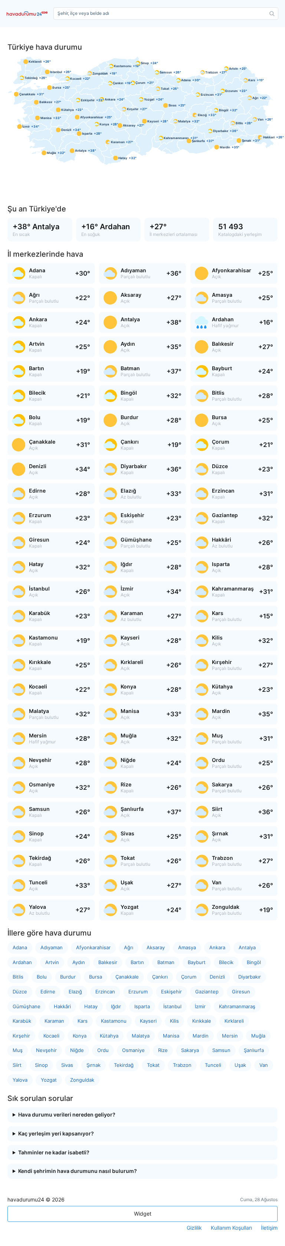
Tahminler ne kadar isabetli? (53, 1152)
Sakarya (190, 1050)
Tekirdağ (124, 1065)
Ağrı (128, 947)
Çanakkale (127, 977)
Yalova (20, 1080)
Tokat (153, 1065)
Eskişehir (171, 992)
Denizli (217, 977)
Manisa (171, 1036)
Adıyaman (51, 947)
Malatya (141, 1036)
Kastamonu (114, 1021)
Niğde (77, 1050)
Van (263, 1065)
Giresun (241, 992)
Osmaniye (133, 1050)
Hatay (91, 1006)
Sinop (41, 1065)
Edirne (47, 992)
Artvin (52, 962)
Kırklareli (234, 1021)
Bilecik (226, 962)
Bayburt (197, 962)
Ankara (217, 947)
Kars (83, 1021)
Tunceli (213, 1065)
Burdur (68, 977)
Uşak (240, 1065)
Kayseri (148, 1021)
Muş (18, 1050)
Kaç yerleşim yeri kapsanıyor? (56, 1134)
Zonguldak (82, 1080)
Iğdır (116, 1006)
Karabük (22, 1021)
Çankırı (160, 977)
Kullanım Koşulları (231, 1228)
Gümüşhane (26, 1006)
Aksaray (156, 947)
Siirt (17, 1065)
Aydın (78, 962)
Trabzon (182, 1065)
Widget (142, 1213)
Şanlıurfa (254, 1050)
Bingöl (254, 962)
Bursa (95, 977)
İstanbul (172, 1006)
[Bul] (272, 14)
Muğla (258, 1036)
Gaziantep (207, 992)
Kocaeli (51, 1036)
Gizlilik (194, 1228)
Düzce (20, 992)
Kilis (174, 1021)
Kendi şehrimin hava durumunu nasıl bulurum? (77, 1171)
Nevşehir (46, 1050)
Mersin (230, 1036)
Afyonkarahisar (93, 947)
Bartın (137, 962)
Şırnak (93, 1065)
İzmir (200, 1006)
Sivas (67, 1065)
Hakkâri (62, 1006)
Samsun (221, 1050)
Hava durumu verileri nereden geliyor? (66, 1115)
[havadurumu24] (28, 13)
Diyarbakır (249, 977)
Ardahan (22, 962)
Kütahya (109, 1036)
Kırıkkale (201, 1021)
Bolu (42, 977)
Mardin (201, 1036)
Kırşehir (21, 1036)
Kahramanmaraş (237, 1006)
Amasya (187, 947)
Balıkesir (107, 962)
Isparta (142, 1006)
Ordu (103, 1050)
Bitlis (18, 977)
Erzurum (138, 992)
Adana (20, 947)
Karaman (54, 1021)
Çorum (188, 977)
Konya (79, 1036)
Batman (165, 962)
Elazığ (75, 992)
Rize (163, 1050)
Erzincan (105, 992)
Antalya (247, 947)
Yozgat (49, 1080)
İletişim (269, 1228)
